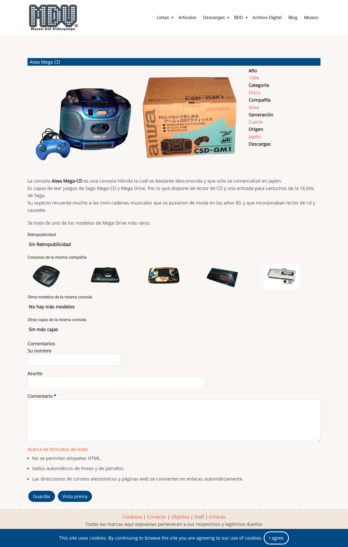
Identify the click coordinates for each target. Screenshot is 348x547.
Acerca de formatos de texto (58, 449)
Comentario (40, 396)
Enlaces (217, 517)
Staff (199, 517)
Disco (255, 92)
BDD (238, 17)
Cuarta (256, 122)
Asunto (35, 373)
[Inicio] (53, 18)
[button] (85, 120)
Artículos (187, 17)
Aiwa (254, 107)
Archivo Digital (267, 17)
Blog (292, 17)
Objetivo (180, 517)
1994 (254, 78)
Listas (163, 17)
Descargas (214, 17)
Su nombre (39, 351)
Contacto (156, 517)
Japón (255, 136)
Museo (311, 17)
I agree (276, 538)
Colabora (132, 517)
